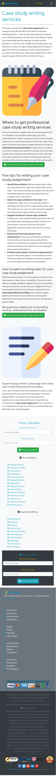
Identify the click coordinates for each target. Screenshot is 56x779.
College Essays (16, 464)
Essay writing (12, 616)
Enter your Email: (28, 438)
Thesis (9, 629)
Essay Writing (15, 489)
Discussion (14, 540)
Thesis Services (16, 477)
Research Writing (17, 492)
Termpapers (15, 470)
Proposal (13, 522)
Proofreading (15, 504)
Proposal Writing (17, 480)
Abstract (13, 525)
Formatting (14, 546)
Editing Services (16, 486)
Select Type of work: (27, 428)
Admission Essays (17, 501)
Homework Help (16, 495)
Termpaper (11, 613)
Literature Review (17, 531)
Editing (9, 649)
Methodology (15, 534)
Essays (9, 626)
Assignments (12, 643)
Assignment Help (17, 467)
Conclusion (14, 543)
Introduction (15, 528)
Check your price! (29, 450)
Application (14, 483)
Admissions (11, 619)
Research (10, 665)
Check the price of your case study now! (24, 164)
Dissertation (15, 474)
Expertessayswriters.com (35, 769)
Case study (11, 636)
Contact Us (9, 599)
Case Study (14, 498)
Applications (12, 646)
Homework (11, 659)
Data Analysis (15, 537)
